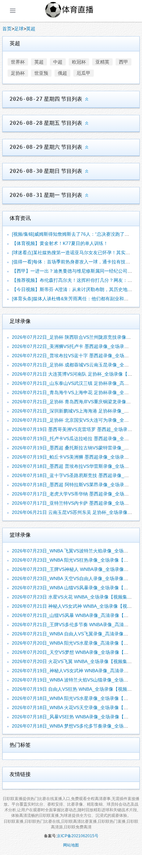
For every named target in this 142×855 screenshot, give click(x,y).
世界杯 (18, 62)
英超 (30, 28)
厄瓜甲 (83, 73)
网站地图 (71, 845)
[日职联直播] (77, 11)
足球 (18, 28)
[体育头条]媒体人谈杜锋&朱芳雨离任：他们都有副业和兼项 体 (75, 298)
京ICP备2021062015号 (77, 836)
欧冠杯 (79, 62)
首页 (7, 28)
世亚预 (41, 73)
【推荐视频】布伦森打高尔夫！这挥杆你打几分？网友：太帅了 (76, 280)
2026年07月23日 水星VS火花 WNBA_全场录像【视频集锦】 (74, 597)
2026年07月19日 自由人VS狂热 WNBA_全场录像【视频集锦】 (76, 689)
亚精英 (102, 62)
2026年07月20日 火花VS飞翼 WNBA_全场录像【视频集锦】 (74, 661)
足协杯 (18, 73)
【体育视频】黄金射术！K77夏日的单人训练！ (60, 243)
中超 (57, 62)
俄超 (62, 73)
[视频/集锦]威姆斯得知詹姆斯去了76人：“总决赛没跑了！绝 (73, 234)
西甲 (123, 62)
